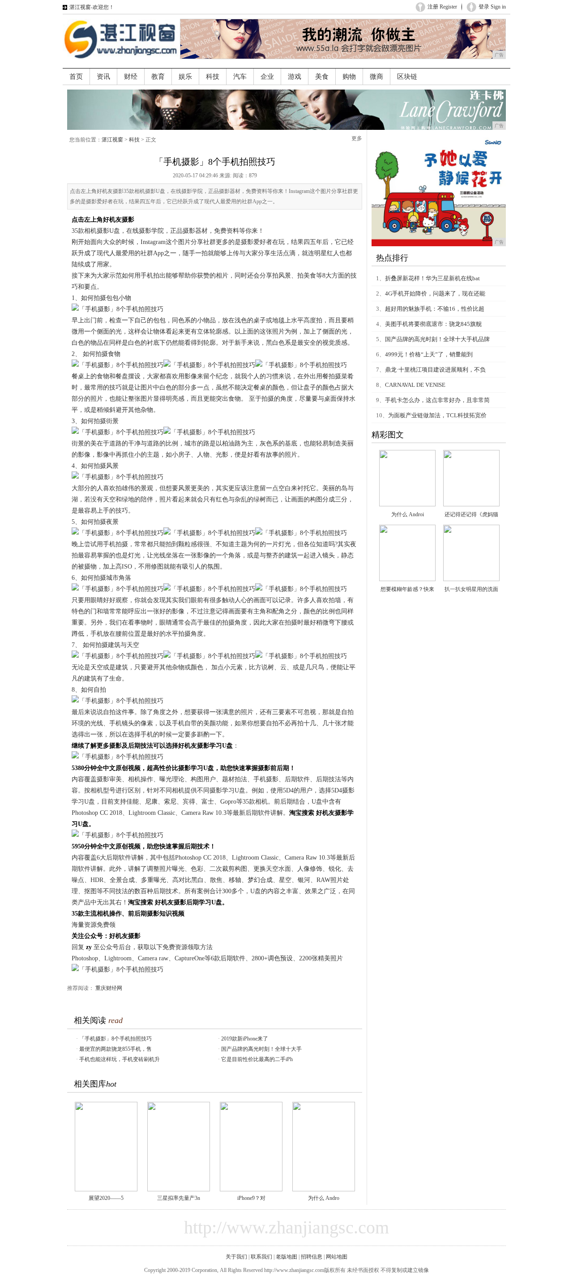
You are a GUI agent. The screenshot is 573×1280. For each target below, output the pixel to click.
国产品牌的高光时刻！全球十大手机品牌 (437, 339)
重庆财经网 (108, 988)
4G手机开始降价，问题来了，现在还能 (435, 293)
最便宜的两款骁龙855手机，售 (115, 1049)
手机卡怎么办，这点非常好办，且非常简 (437, 400)
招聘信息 (311, 1257)
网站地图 (336, 1257)
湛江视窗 (112, 140)
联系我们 (261, 1257)
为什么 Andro (323, 1198)
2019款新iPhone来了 (244, 1039)
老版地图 (286, 1257)
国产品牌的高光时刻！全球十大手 (261, 1049)
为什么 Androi (407, 514)
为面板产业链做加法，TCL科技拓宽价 (437, 415)
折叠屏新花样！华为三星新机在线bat (432, 278)
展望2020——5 (106, 1198)
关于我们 (236, 1257)
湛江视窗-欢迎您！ (91, 7)
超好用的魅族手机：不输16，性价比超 (434, 308)
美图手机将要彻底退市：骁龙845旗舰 (433, 324)
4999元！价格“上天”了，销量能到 (429, 354)
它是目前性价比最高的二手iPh (257, 1059)
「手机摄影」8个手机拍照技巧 (115, 1039)
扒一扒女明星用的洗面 (471, 589)
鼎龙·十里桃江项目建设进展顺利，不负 (435, 369)
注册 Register (442, 7)
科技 (134, 140)
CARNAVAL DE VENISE (415, 384)
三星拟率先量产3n (178, 1198)
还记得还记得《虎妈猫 (471, 514)
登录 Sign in (492, 7)
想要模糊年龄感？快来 (407, 589)
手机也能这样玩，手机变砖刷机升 (119, 1059)
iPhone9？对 (251, 1198)
